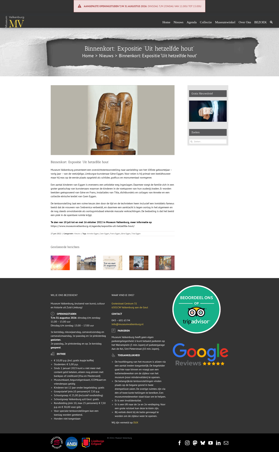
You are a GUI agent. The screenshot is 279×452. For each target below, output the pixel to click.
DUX (135, 422)
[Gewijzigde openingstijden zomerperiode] (112, 257)
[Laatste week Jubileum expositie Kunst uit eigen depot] (165, 257)
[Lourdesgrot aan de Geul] (138, 257)
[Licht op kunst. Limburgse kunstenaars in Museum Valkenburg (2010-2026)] (60, 257)
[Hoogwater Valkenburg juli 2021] (86, 257)
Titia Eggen (136, 233)
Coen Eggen (104, 233)
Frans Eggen (115, 233)
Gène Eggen (126, 233)
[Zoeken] (271, 22)
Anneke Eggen (93, 233)
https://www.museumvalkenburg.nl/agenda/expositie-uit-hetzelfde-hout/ (93, 226)
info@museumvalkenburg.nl (128, 324)
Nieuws (77, 233)
